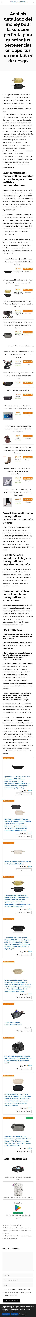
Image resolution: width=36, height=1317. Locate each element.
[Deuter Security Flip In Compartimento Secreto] (18, 1013)
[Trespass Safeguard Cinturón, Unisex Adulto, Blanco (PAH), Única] (18, 852)
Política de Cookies (16, 1308)
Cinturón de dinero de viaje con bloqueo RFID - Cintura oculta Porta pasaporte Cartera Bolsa (18, 375)
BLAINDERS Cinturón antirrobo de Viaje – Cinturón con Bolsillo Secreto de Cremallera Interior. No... (18, 304)
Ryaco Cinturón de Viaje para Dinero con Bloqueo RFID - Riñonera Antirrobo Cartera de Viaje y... (18, 261)
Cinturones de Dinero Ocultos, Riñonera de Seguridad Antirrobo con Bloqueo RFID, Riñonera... (18, 325)
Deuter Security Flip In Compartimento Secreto (13, 1024)
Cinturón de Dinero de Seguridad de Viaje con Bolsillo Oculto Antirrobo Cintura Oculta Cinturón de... (18, 354)
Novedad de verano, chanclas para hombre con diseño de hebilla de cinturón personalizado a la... (18, 471)
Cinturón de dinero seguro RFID (18, 390)
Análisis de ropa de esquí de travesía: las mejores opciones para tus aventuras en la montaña (17, 1230)
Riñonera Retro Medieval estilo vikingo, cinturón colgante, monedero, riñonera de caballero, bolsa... (18, 429)
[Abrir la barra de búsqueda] (2, 2)
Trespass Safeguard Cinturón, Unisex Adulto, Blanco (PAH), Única (17, 863)
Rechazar (14, 1314)
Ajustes (23, 1314)
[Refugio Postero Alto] (18, 2)
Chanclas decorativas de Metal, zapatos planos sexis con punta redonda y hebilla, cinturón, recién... (18, 492)
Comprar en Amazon (24, 794)
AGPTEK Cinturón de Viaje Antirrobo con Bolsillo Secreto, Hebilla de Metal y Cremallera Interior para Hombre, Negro (17, 1059)
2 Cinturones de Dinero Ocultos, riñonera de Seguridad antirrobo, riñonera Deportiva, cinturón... (18, 282)
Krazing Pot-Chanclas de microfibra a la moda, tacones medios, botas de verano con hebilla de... (18, 450)
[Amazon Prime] (29, 791)
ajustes (15, 1311)
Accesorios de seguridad (13, 1225)
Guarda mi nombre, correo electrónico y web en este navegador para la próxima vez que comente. (18, 1292)
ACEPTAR (5, 1314)
